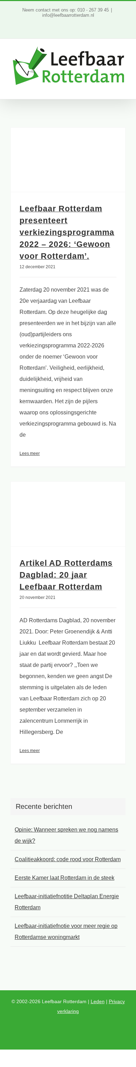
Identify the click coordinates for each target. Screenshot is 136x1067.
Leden (98, 1001)
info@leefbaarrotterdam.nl (68, 15)
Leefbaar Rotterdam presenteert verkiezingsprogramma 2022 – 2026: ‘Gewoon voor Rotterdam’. (67, 232)
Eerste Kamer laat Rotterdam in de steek (64, 878)
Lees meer (30, 453)
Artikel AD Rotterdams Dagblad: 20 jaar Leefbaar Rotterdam (66, 574)
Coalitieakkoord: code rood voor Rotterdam (68, 859)
